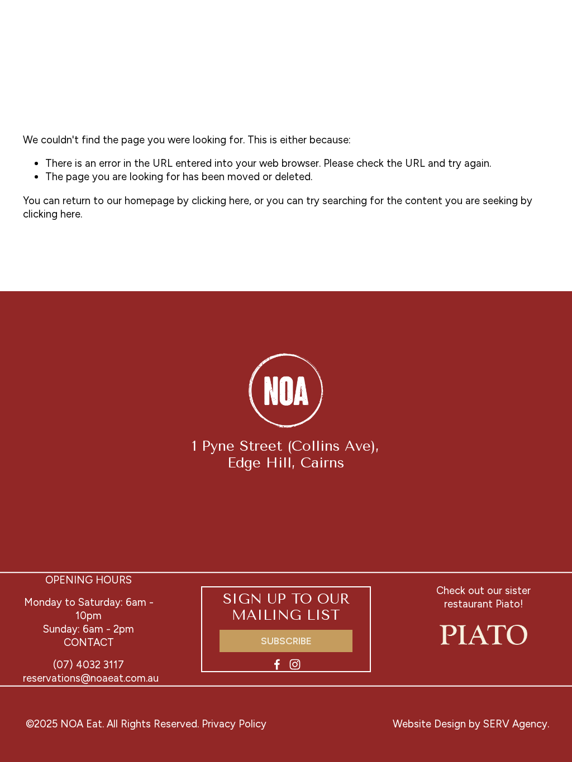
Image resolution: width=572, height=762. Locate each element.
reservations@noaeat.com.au (91, 678)
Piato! (509, 603)
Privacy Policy (234, 723)
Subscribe (286, 641)
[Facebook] (277, 664)
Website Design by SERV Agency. (471, 723)
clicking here (220, 200)
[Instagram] (295, 664)
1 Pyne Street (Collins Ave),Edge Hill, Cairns (285, 454)
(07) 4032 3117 (88, 664)
